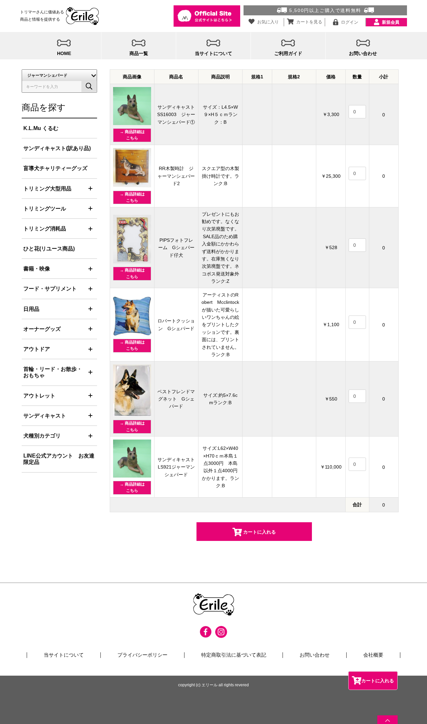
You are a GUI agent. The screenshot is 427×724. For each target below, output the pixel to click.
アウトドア (36, 349)
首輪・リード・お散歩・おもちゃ (52, 372)
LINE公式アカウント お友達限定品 (58, 459)
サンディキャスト (44, 416)
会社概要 (373, 655)
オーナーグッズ (42, 329)
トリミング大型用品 (47, 188)
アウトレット (39, 396)
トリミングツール (44, 208)
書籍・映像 (36, 268)
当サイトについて (64, 655)
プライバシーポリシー (142, 655)
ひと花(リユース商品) (49, 248)
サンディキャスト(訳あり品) (57, 148)
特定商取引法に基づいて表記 (233, 655)
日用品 (31, 309)
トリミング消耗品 (44, 228)
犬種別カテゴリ (42, 436)
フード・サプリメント (50, 288)
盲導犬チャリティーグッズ (55, 168)
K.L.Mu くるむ (40, 128)
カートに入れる (377, 680)
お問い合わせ (315, 655)
